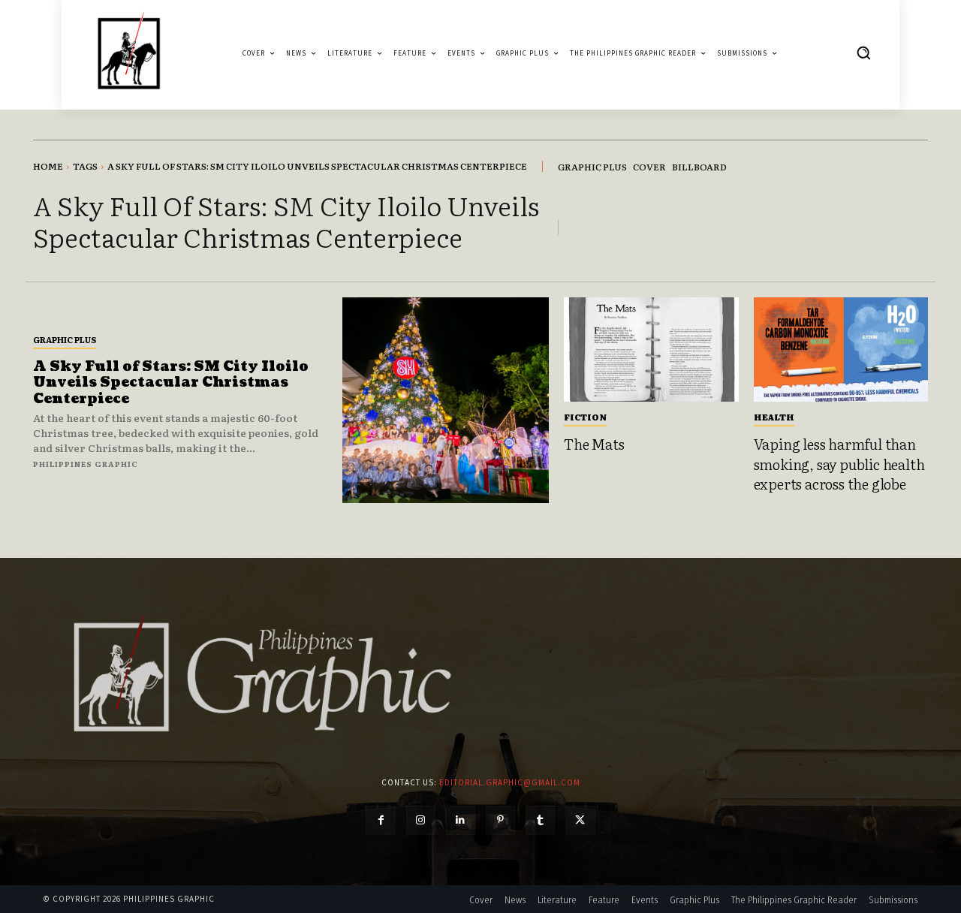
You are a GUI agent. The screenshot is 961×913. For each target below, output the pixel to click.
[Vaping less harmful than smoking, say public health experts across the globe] (841, 349)
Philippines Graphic (85, 463)
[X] (580, 820)
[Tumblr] (540, 820)
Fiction (585, 417)
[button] (863, 53)
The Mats (594, 443)
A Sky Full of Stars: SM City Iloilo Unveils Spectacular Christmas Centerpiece (171, 382)
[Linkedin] (460, 820)
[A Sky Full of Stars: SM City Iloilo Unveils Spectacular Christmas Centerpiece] (445, 400)
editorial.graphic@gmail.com (509, 782)
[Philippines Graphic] (129, 53)
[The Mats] (651, 349)
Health (774, 417)
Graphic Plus (64, 339)
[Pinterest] (500, 820)
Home (48, 166)
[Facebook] (380, 820)
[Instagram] (420, 820)
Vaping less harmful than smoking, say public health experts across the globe (839, 463)
